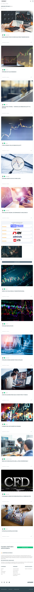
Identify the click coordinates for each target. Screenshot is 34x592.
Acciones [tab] (20, 223)
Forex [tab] (13, 223)
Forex (2, 574)
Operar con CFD (15, 572)
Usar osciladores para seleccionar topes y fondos (15, 394)
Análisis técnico (4, 42)
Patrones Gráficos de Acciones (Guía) (11, 178)
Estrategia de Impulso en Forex (10, 531)
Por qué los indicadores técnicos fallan (12, 360)
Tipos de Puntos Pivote (7, 326)
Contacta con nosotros (4, 589)
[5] (17, 240)
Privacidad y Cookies (16, 589)
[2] (17, 229)
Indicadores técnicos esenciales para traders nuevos (15, 37)
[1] (17, 226)
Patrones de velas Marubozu (9, 71)
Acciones (2, 568)
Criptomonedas (3, 571)
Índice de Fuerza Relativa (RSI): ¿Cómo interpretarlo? (15, 461)
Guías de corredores (16, 568)
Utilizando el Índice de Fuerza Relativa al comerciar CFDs (16, 496)
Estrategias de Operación (16, 574)
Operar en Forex (15, 571)
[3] (17, 233)
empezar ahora (25, 547)
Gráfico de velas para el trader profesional (13, 291)
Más (31, 226)
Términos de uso (11, 589)
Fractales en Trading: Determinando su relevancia (15, 212)
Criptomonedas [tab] (17, 223)
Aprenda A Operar (5, 3)
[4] (17, 236)
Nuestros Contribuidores (28, 568)
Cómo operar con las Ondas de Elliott (11, 145)
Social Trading (3, 572)
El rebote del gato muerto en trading (11, 426)
